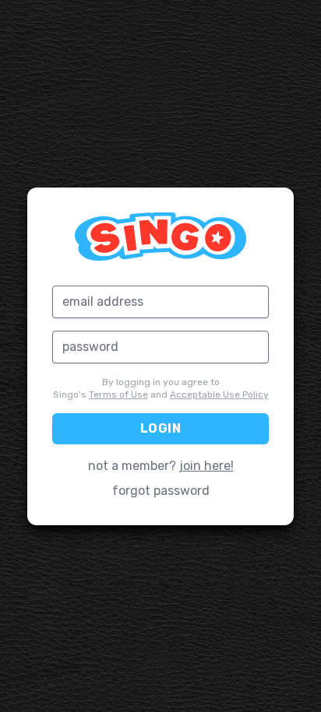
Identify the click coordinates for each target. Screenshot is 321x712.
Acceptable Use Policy (219, 394)
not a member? (161, 465)
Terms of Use (118, 394)
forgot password (161, 490)
